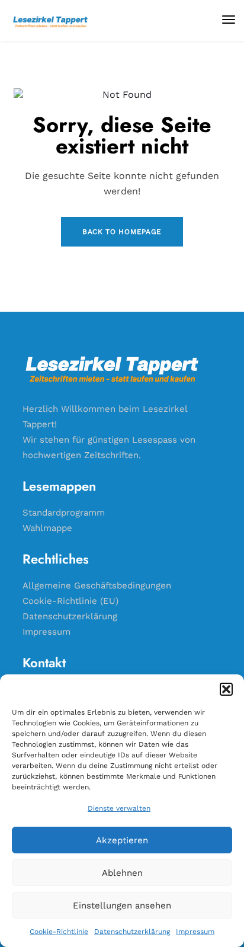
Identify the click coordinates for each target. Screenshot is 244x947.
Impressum (195, 931)
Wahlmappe (47, 528)
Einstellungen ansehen (122, 905)
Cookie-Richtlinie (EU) (70, 601)
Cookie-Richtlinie (59, 931)
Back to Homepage (122, 232)
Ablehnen (122, 873)
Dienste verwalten (119, 808)
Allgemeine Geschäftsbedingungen (97, 585)
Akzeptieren (122, 840)
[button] (226, 689)
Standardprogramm (64, 512)
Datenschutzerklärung (132, 931)
